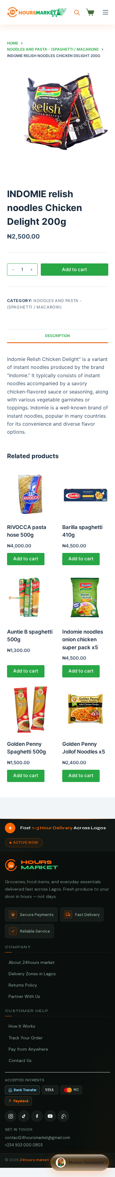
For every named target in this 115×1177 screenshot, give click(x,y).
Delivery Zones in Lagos (32, 973)
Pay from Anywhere (28, 1049)
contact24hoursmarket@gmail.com (37, 1137)
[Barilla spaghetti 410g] (85, 493)
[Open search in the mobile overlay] (77, 12)
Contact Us (20, 1060)
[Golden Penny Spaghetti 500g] (30, 710)
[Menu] (105, 12)
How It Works (22, 1026)
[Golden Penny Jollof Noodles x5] (85, 710)
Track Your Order (26, 1038)
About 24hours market (32, 962)
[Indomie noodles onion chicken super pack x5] (85, 597)
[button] (80, 1162)
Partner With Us (24, 996)
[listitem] (10, 1116)
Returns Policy (23, 985)
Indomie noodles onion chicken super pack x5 (82, 639)
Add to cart (74, 269)
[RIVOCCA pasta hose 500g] (30, 493)
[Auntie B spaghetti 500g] (30, 597)
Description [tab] (57, 335)
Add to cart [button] (25, 559)
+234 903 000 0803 (24, 1145)
